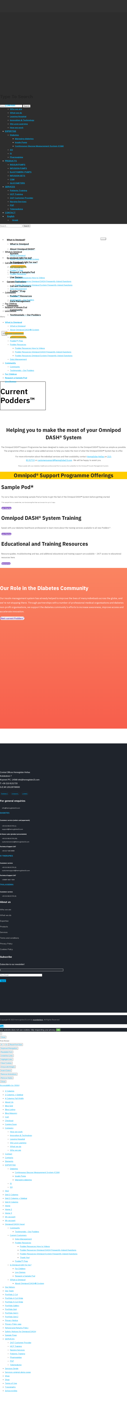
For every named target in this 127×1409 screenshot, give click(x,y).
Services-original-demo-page (18, 1372)
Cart (7, 1117)
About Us (9, 1102)
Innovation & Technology (21, 1135)
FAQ (7, 1191)
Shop (7, 1376)
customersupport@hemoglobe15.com (55, 460)
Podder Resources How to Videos (30, 277)
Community (10, 292)
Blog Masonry (11, 1113)
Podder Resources (18, 274)
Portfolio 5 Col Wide (14, 1302)
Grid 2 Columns (11, 1194)
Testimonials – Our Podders (22, 300)
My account (10, 1217)
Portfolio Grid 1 (11, 1313)
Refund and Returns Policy (17, 1327)
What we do (15, 1146)
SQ (11, 1187)
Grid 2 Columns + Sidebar (16, 1198)
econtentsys (38, 1020)
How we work (16, 1131)
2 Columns (9, 1091)
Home (7, 1205)
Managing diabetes (23, 1180)
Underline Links (7, 1056)
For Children (11, 303)
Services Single (11, 1368)
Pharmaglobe (16, 1357)
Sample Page (11, 1335)
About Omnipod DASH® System (24, 259)
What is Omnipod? (16, 239)
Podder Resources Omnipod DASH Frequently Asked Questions (43, 281)
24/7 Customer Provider (20, 1342)
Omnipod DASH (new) (15, 1224)
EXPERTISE (10, 1165)
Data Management (18, 288)
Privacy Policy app (13, 1324)
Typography (10, 1387)
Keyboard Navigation (9, 1048)
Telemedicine (16, 1364)
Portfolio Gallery (12, 1305)
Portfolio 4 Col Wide (14, 1298)
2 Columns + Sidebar (14, 1094)
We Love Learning (18, 1143)
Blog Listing (10, 1109)
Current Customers (14, 263)
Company (9, 1128)
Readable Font (6, 1052)
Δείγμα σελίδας (11, 1390)
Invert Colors (6, 1070)
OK (58, 1030)
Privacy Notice (11, 1320)
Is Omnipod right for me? (21, 1265)
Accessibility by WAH (9, 1085)
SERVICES (10, 1339)
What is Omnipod (13, 251)
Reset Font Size (16, 1045)
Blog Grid (9, 1106)
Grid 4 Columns (11, 1202)
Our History (10, 1287)
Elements (9, 1161)
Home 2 (8, 1209)
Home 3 (8, 1213)
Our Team (9, 1290)
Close (3, 1037)
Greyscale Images (8, 1067)
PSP (12, 1361)
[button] (53, 316)
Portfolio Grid (11, 1309)
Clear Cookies (6, 1063)
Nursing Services (17, 1350)
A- (2, 1045)
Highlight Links (6, 1059)
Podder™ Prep (16, 270)
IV (11, 1183)
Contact (8, 1154)
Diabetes (14, 1168)
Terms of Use (11, 1383)
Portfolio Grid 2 (11, 1316)
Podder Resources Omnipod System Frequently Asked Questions (43, 285)
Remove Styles (7, 1078)
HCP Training (16, 1346)
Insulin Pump (20, 1176)
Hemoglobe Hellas (96, 456)
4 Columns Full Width (14, 1098)
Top (1, 1026)
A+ (6, 1045)
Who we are (15, 1150)
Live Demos (10, 311)
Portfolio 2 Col (11, 1294)
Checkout (9, 1120)
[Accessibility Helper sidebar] (1, 1033)
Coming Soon (11, 1124)
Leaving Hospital (17, 1139)
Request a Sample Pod (16, 307)
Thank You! (25, 1257)
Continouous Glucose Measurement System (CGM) (37, 1172)
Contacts (9, 1157)
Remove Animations (8, 1074)
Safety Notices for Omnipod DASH (20, 1331)
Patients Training (17, 1353)
